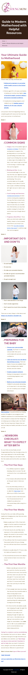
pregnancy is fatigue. (12, 149)
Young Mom (16, 670)
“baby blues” (17, 491)
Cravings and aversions (13, 196)
